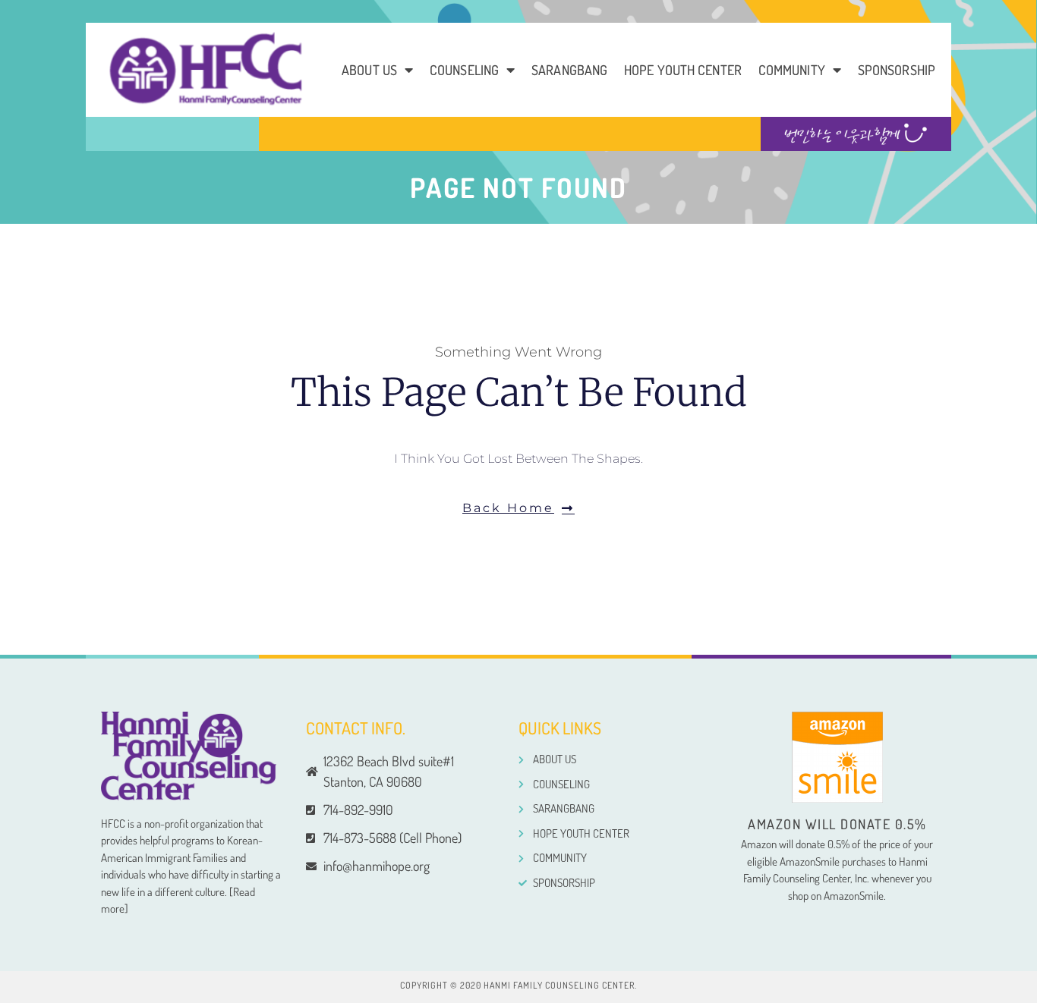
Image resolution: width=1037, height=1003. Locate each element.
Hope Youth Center (683, 69)
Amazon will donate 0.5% (837, 824)
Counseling (464, 69)
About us (369, 69)
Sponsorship (896, 69)
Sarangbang (569, 69)
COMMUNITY (791, 69)
